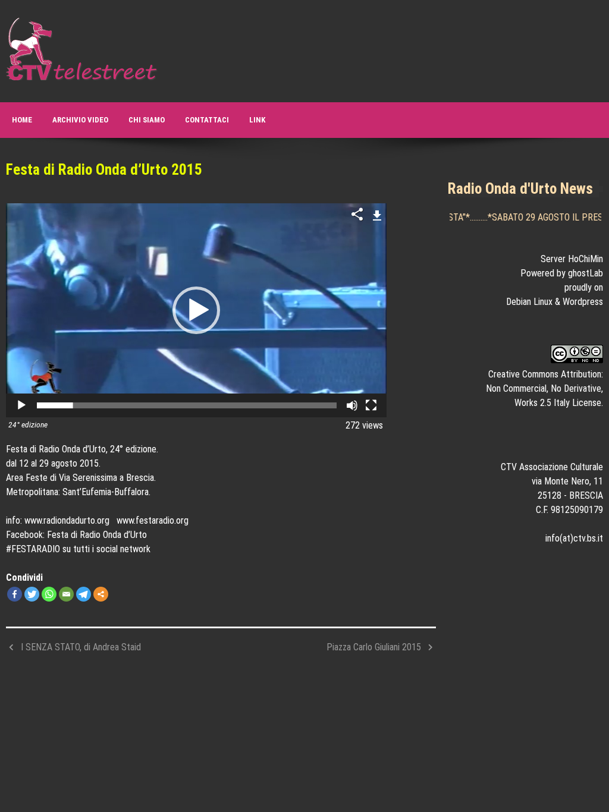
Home (22, 119)
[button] (196, 310)
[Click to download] (377, 213)
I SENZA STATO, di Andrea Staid (81, 647)
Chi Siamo (146, 119)
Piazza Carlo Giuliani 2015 (374, 647)
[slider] (187, 405)
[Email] (66, 594)
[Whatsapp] (49, 594)
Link (257, 119)
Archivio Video (80, 119)
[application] (196, 310)
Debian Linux (529, 301)
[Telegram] (83, 594)
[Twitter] (31, 594)
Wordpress (583, 301)
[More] (100, 594)
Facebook (24, 534)
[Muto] (352, 405)
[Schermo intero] (371, 405)
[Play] (21, 405)
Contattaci (207, 119)
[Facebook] (14, 594)
